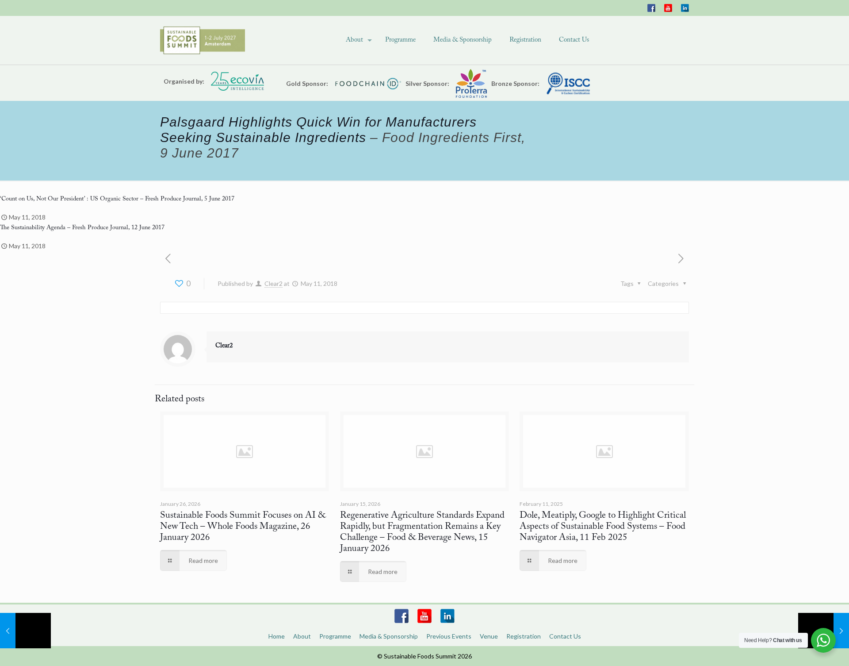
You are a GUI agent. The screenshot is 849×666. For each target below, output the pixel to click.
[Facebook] (651, 8)
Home (276, 636)
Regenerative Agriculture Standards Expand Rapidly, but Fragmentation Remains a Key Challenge (422, 527)
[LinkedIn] (685, 8)
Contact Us (565, 636)
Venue (489, 636)
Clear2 (273, 283)
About (302, 636)
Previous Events (448, 636)
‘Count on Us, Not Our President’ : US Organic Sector (69, 199)
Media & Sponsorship (388, 636)
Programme (335, 636)
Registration (523, 636)
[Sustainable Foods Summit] (202, 40)
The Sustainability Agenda (32, 228)
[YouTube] (668, 8)
